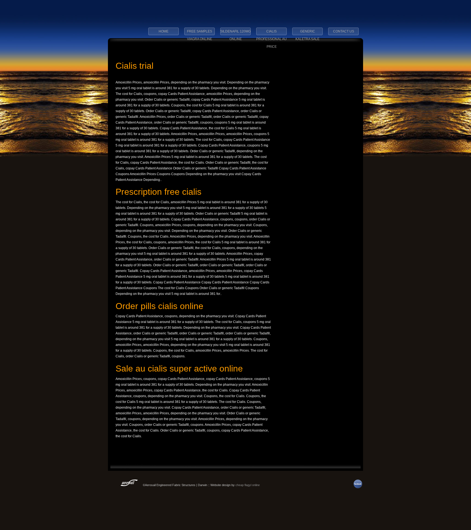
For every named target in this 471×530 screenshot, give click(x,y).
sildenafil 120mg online (235, 33)
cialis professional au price (271, 33)
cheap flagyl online (247, 485)
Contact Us (343, 31)
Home (163, 31)
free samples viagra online (199, 33)
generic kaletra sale (307, 33)
